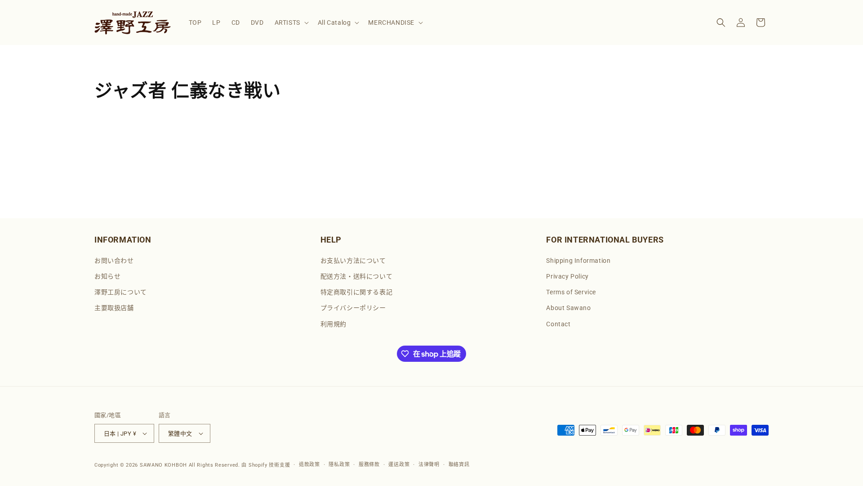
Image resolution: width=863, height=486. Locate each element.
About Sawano (568, 307)
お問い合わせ (114, 260)
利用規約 (333, 324)
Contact (558, 324)
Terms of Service (571, 292)
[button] (290, 22)
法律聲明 (429, 465)
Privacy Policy (567, 276)
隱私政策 (339, 465)
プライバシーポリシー (353, 307)
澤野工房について (120, 292)
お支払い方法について (353, 260)
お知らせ (107, 276)
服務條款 (369, 465)
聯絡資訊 (459, 465)
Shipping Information (578, 260)
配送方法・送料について (356, 276)
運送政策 (398, 465)
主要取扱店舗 (114, 307)
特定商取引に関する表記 (356, 292)
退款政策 (309, 465)
